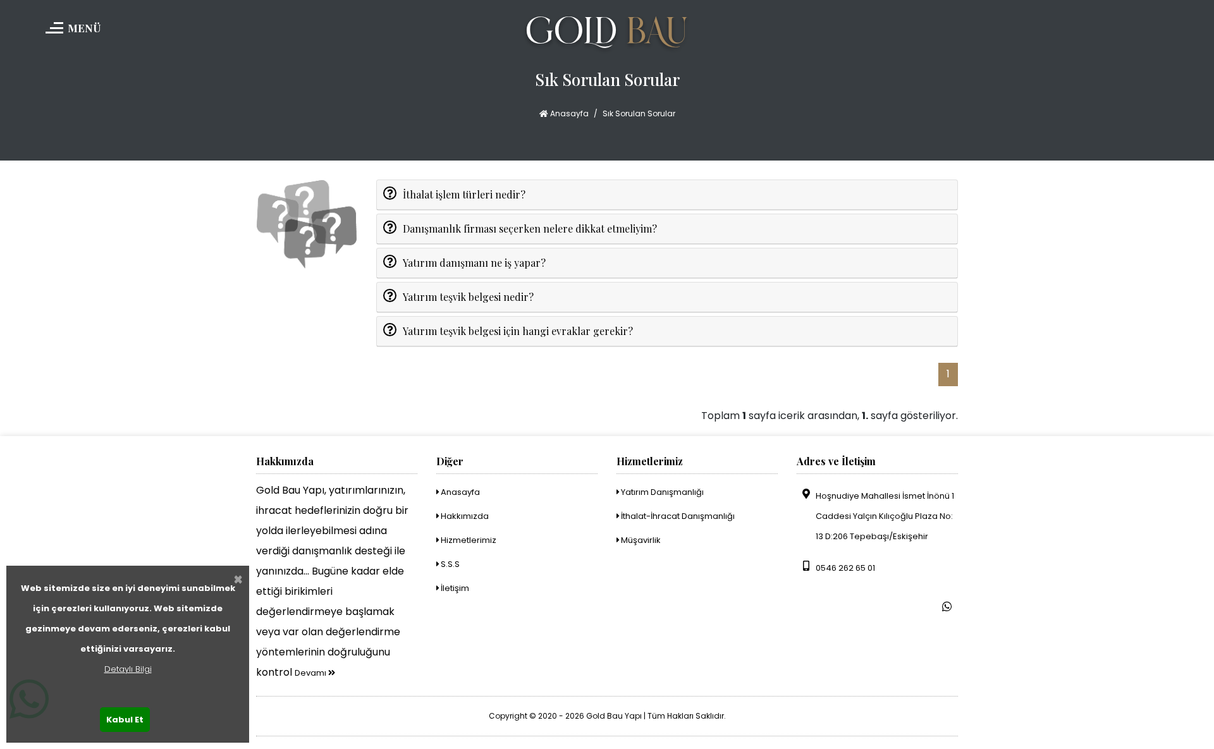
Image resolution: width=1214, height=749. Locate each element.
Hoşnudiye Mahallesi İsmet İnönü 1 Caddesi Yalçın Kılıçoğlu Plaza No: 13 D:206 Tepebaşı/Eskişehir (885, 516)
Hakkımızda (464, 516)
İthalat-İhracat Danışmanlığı (677, 516)
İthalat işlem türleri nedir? (464, 194)
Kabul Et (125, 720)
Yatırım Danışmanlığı (661, 492)
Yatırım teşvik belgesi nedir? (468, 296)
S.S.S (449, 564)
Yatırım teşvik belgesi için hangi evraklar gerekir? (518, 331)
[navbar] (52, 16)
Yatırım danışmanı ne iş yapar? (474, 262)
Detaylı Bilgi (128, 669)
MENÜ (84, 28)
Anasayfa (568, 113)
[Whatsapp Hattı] (947, 607)
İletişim (454, 588)
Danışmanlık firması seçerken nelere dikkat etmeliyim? (530, 228)
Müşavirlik (640, 540)
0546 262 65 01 (845, 568)
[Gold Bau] (607, 34)
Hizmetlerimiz (467, 540)
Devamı (311, 673)
